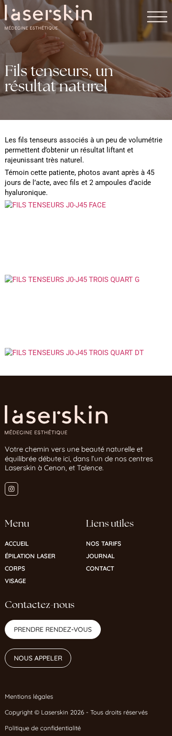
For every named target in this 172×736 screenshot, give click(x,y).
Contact (100, 568)
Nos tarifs (103, 543)
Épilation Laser (30, 556)
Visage (15, 580)
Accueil (17, 543)
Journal (100, 556)
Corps (15, 568)
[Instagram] (11, 489)
